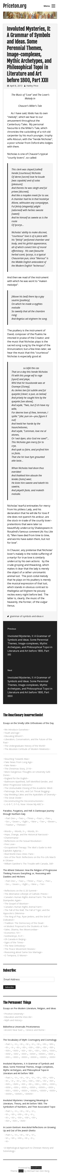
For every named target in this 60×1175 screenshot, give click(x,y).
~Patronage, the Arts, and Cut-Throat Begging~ (27, 791)
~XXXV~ (52, 1057)
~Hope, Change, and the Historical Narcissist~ (26, 834)
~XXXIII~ (33, 1057)
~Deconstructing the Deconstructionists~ (23, 801)
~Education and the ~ (18, 1016)
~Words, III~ (32, 831)
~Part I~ (8, 1044)
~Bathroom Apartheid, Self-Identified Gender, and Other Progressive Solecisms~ (28, 783)
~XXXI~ (15, 1057)
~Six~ (7, 821)
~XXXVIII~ (29, 1093)
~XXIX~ (50, 1053)
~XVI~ (51, 1047)
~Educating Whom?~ (13, 736)
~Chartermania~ (11, 837)
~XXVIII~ (42, 1053)
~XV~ (44, 1047)
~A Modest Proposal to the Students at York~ (26, 926)
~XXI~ (37, 1050)
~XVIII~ (15, 1050)
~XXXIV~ (43, 1057)
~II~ (16, 1044)
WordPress (36, 1167)
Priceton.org (14, 6)
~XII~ (24, 1047)
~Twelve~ (9, 824)
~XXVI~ (24, 1053)
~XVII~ (7, 1050)
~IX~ (6, 1047)
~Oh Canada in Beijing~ (15, 939)
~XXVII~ (32, 1053)
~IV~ (27, 1044)
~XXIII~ (52, 1050)
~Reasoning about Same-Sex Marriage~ (23, 952)
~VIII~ (51, 1044)
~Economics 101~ (12, 932)
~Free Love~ (9, 844)
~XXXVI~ (8, 1093)
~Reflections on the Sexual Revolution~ (22, 840)
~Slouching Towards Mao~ (16, 758)
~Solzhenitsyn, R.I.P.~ (13, 936)
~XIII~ (31, 1047)
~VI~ (38, 1044)
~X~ (12, 1047)
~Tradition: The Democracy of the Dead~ (23, 923)
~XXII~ (44, 1050)
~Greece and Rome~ (35, 1029)
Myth (21, 1170)
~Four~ (39, 818)
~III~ (21, 1044)
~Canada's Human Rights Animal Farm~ (23, 906)
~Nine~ (34, 821)
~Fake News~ (10, 765)
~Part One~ (10, 818)
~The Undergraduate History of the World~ (24, 745)
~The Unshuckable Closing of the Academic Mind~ (28, 788)
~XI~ (18, 1047)
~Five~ (47, 818)
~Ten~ (42, 821)
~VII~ (44, 1044)
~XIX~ (23, 1050)
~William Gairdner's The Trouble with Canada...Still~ (28, 863)
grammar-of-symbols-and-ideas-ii (26, 616)
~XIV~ (38, 1047)
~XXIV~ (8, 1053)
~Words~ (7, 831)
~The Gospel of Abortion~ (16, 903)
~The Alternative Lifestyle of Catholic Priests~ (26, 893)
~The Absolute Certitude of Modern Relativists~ (27, 749)
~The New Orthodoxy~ (14, 945)
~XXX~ (7, 1057)
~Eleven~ (51, 821)
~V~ (33, 1044)
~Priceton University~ (13, 1013)
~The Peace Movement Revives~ (19, 948)
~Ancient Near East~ (13, 1029)
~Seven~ (15, 821)
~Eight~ (25, 821)
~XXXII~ (24, 1057)
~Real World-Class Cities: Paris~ (19, 853)
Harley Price (32, 85)
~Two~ (21, 818)
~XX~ (30, 1050)
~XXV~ (16, 1053)
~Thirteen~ (21, 824)
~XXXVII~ (18, 1093)
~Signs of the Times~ (13, 942)
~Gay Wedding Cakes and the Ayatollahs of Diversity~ (30, 794)
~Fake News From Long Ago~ (18, 762)
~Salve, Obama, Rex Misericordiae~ (21, 929)
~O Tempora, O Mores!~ (15, 955)
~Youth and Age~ (11, 732)
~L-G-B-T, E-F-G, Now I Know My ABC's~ (23, 804)
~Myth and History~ (13, 1020)
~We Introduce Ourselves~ (16, 729)
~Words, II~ (19, 831)
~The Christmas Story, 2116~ (17, 768)
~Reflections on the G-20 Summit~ (20, 890)
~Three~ (30, 818)
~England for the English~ (16, 778)
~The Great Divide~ (13, 797)
